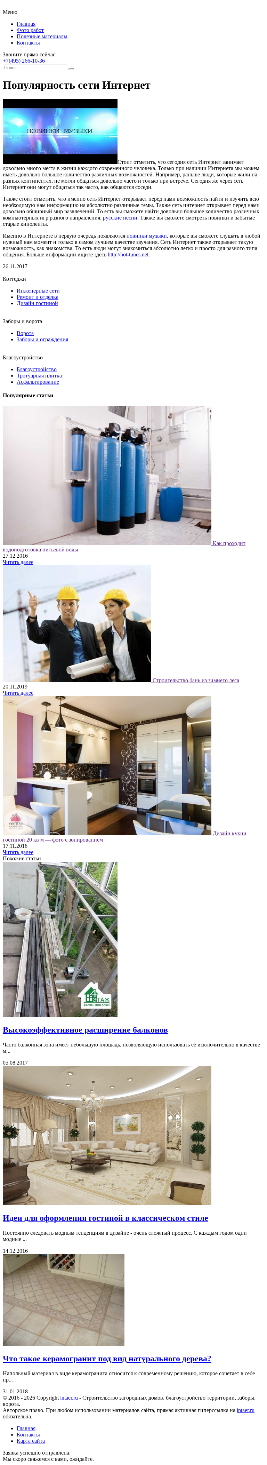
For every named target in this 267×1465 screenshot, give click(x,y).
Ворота (25, 333)
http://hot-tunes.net (128, 254)
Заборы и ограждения (42, 339)
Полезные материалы (42, 36)
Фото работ (30, 30)
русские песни (120, 218)
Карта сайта (31, 1441)
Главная (26, 24)
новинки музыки (147, 236)
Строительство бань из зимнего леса (196, 680)
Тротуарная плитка (39, 376)
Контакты (28, 43)
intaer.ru (69, 1398)
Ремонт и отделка (37, 297)
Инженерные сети (38, 291)
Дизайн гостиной (37, 303)
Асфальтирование (38, 382)
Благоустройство (37, 369)
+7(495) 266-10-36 (24, 61)
